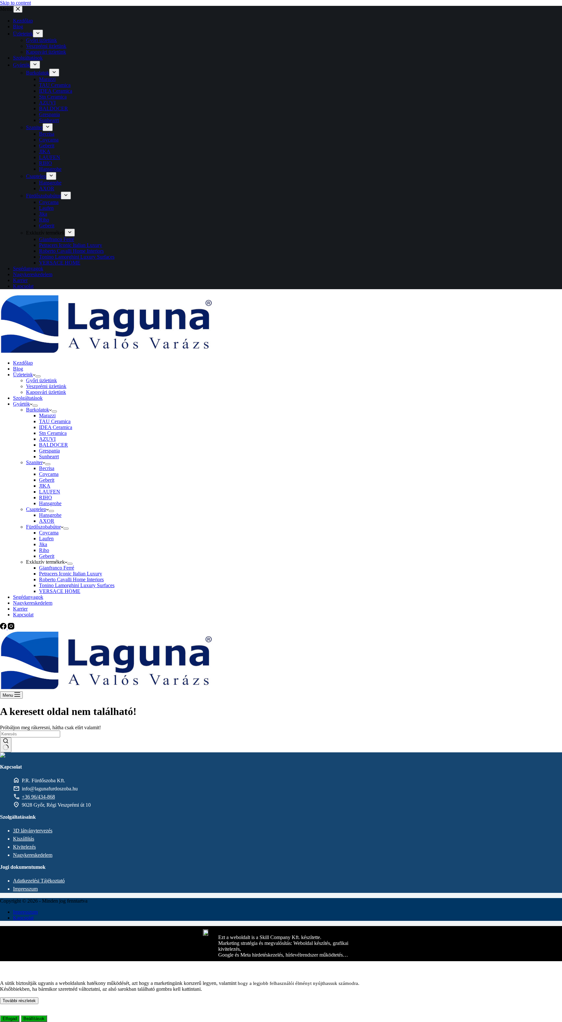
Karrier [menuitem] (20, 280)
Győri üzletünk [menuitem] (41, 40)
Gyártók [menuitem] (21, 65)
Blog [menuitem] (18, 26)
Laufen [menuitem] (46, 208)
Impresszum (25, 889)
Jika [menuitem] (43, 214)
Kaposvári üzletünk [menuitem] (46, 52)
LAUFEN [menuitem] (49, 157)
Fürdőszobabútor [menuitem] (43, 195)
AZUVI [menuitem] (47, 102)
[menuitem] (38, 33)
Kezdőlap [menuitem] (23, 20)
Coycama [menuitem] (49, 139)
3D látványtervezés (32, 830)
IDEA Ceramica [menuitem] (55, 91)
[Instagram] (11, 627)
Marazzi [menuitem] (47, 79)
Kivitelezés (24, 847)
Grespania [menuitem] (49, 114)
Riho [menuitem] (44, 219)
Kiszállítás (23, 838)
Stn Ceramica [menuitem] (53, 97)
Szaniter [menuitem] (34, 127)
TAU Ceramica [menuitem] (55, 85)
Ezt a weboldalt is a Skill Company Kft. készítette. (269, 937)
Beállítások (34, 1018)
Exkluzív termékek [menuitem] (45, 232)
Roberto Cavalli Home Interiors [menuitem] (71, 251)
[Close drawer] (17, 9)
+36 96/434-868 (38, 797)
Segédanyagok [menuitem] (28, 268)
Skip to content (15, 3)
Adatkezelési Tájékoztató (39, 880)
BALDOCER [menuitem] (53, 108)
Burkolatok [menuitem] (37, 72)
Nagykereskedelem (32, 855)
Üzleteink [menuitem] (23, 33)
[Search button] (5, 744)
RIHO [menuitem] (45, 163)
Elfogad (10, 1018)
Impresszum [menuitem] (25, 912)
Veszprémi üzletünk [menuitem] (46, 46)
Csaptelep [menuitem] (36, 176)
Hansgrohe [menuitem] (50, 169)
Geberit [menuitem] (46, 145)
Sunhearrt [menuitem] (49, 120)
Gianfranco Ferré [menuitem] (56, 239)
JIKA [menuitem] (44, 151)
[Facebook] (4, 627)
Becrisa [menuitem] (46, 134)
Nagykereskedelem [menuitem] (32, 274)
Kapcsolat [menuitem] (23, 286)
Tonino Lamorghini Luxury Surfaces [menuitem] (76, 257)
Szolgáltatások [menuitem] (28, 58)
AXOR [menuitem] (46, 188)
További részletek (19, 1000)
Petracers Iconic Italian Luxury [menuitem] (70, 245)
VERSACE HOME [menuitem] (59, 262)
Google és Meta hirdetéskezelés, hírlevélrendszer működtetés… (283, 955)
